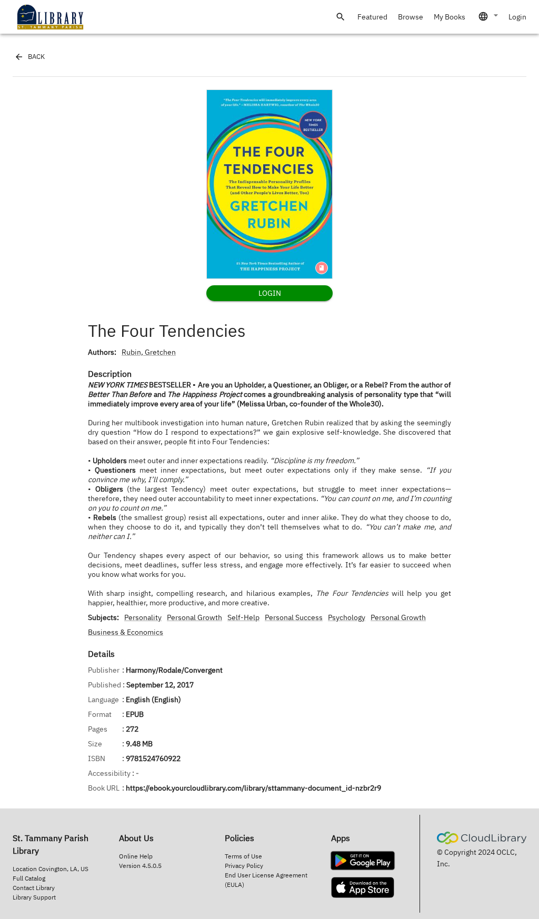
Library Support (34, 897)
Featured (372, 17)
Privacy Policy (244, 866)
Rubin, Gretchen (149, 352)
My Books (449, 17)
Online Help (136, 856)
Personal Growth (194, 617)
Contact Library (34, 888)
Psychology (346, 617)
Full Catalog (29, 878)
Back (36, 56)
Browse (410, 17)
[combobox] (489, 16)
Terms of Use (243, 856)
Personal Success (294, 617)
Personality (143, 617)
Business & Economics (125, 632)
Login (517, 17)
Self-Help (243, 617)
